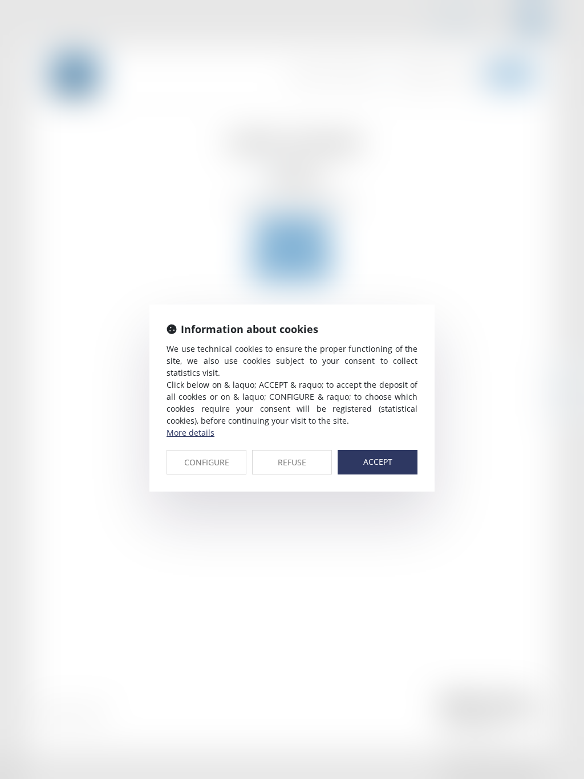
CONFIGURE (206, 462)
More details (190, 432)
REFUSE (292, 462)
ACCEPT (377, 461)
